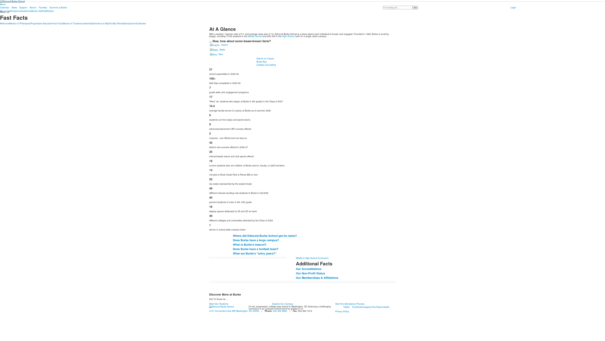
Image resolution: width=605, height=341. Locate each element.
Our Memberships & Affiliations (317, 278)
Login (513, 7)
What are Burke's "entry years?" (254, 253)
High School (288, 36)
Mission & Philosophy (19, 23)
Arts (43, 10)
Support (23, 7)
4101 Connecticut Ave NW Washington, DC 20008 (234, 310)
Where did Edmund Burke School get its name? (265, 236)
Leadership (86, 23)
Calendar (4, 7)
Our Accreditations (308, 269)
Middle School (255, 36)
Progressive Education (41, 23)
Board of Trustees (72, 23)
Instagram (367, 306)
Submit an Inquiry (265, 58)
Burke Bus (261, 61)
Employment (130, 23)
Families (43, 7)
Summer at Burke (58, 7)
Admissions (14, 10)
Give (221, 54)
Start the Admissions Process (349, 303)
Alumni (33, 7)
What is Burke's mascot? (249, 244)
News (14, 7)
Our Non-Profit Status (310, 273)
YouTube (376, 306)
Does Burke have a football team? (255, 249)
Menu (3, 4)
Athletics (49, 10)
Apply (222, 49)
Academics (25, 10)
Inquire (224, 44)
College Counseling (266, 64)
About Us (4, 10)
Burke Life (36, 10)
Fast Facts (58, 23)
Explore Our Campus (282, 303)
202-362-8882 (280, 310)
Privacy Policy (342, 311)
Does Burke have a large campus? (256, 240)
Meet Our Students (218, 303)
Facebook (357, 306)
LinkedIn (385, 306)
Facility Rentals (116, 23)
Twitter (346, 306)
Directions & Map (100, 23)
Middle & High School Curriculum (312, 258)
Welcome (4, 23)
